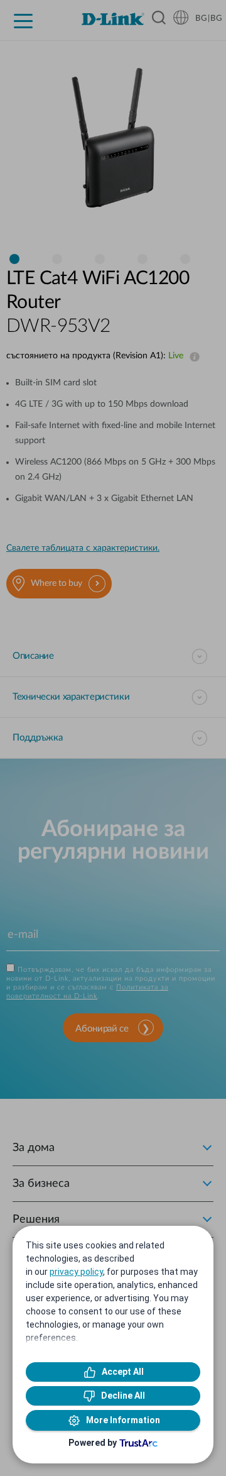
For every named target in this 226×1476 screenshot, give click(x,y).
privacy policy (76, 1272)
